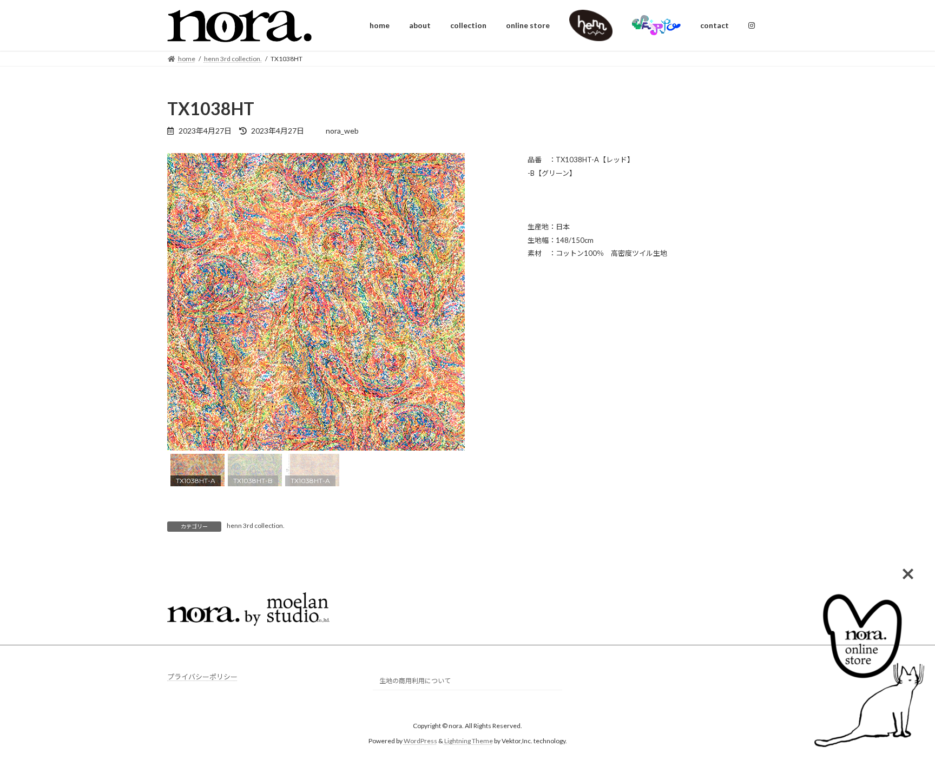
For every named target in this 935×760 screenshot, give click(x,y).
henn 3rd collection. (256, 525)
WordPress (420, 741)
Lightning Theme (468, 741)
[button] (184, 301)
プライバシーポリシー (202, 676)
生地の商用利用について (415, 681)
